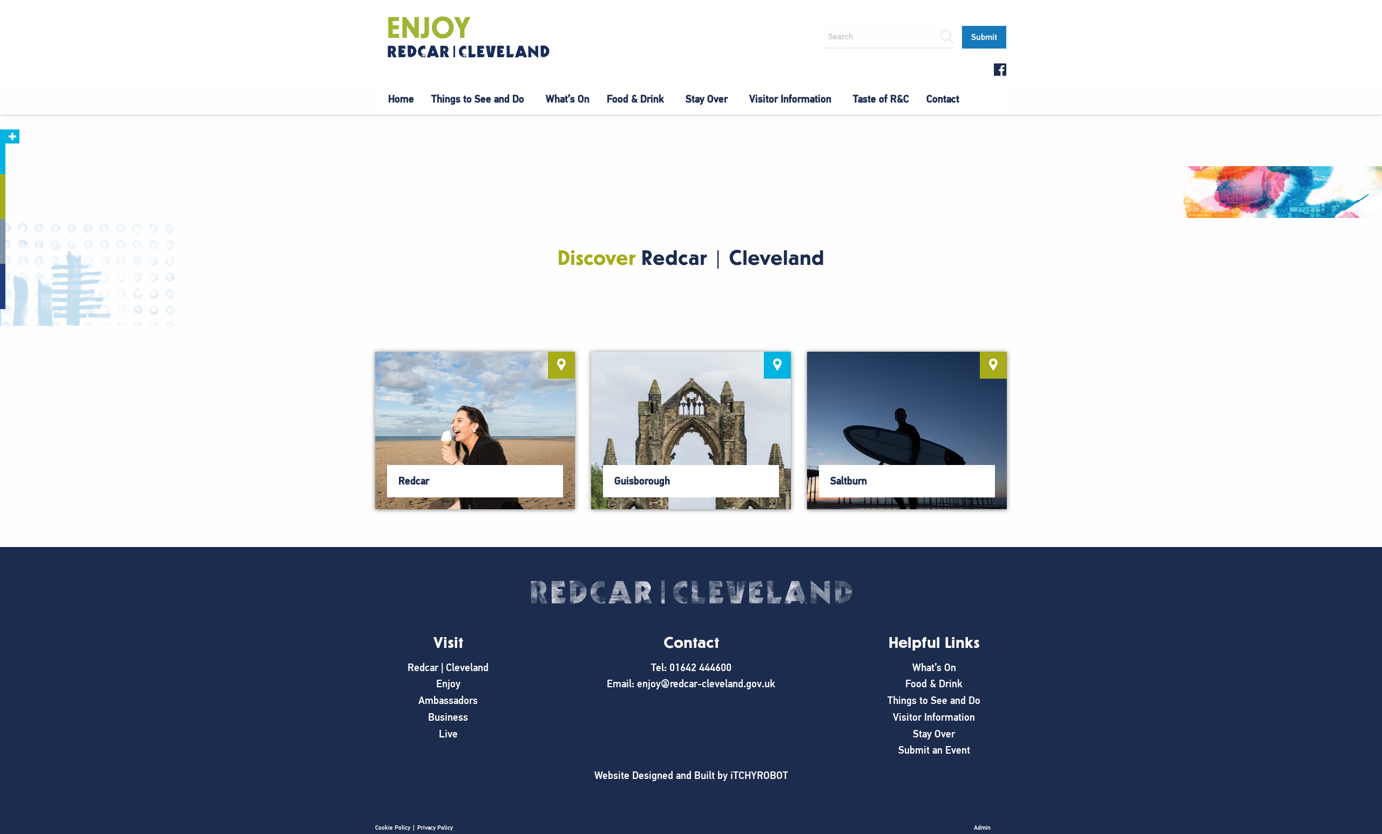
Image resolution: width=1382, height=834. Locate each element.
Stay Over (707, 99)
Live (448, 734)
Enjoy (448, 684)
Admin (982, 827)
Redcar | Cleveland (448, 667)
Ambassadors (448, 700)
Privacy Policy (435, 827)
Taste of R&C (881, 99)
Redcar (413, 481)
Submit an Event (934, 750)
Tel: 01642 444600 (691, 667)
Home (401, 99)
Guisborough (642, 481)
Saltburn (848, 481)
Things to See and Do (477, 99)
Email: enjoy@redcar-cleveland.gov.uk (691, 684)
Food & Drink (635, 99)
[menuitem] (401, 99)
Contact (942, 99)
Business (448, 717)
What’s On (568, 99)
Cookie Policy (392, 827)
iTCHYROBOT (759, 775)
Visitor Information (790, 99)
